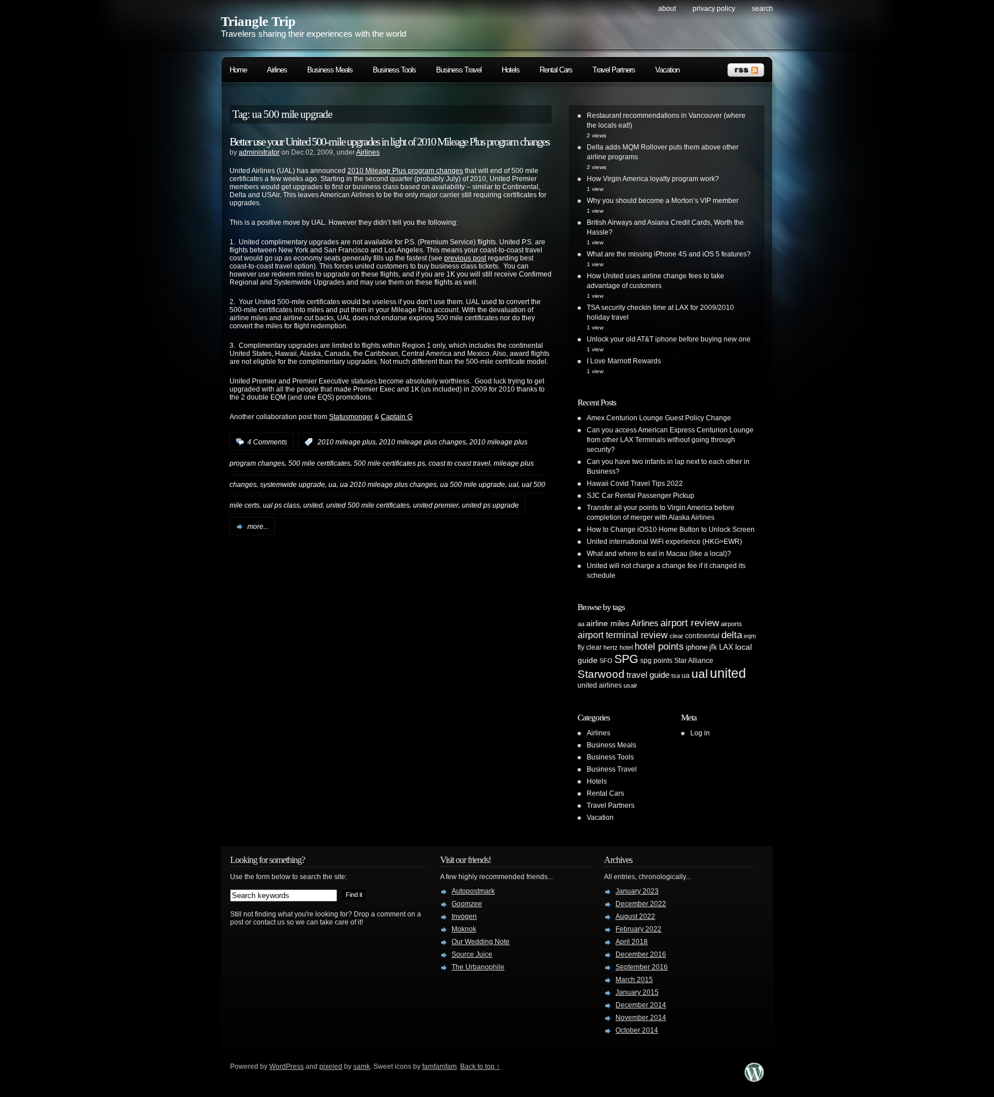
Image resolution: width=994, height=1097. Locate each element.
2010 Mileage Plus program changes (405, 171)
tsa (675, 675)
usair (630, 685)
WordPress (286, 1067)
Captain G (396, 417)
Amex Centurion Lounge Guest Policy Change (659, 418)
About (667, 9)
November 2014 (640, 1018)
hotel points (659, 646)
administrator (259, 152)
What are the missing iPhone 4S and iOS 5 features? (669, 254)
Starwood (601, 674)
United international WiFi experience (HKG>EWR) (664, 542)
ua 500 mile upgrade (472, 484)
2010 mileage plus (347, 442)
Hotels (510, 70)
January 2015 (637, 992)
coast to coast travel (459, 463)
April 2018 (631, 942)
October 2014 (636, 1030)
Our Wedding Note (481, 942)
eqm (750, 635)
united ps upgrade (490, 505)
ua (332, 484)
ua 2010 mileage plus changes (388, 484)
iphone (697, 647)
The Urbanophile (478, 967)
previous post (465, 258)
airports (731, 623)
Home (238, 70)
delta (731, 634)
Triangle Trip (258, 21)
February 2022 (638, 929)
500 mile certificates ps (389, 463)
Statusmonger (351, 417)
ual (513, 484)
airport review (689, 622)
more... (258, 527)
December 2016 (640, 954)
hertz (610, 647)
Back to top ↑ (480, 1067)
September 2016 (641, 967)
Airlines (277, 70)
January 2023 (637, 891)
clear (676, 635)
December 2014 (640, 1005)
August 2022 (635, 916)
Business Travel (458, 70)
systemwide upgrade (292, 484)
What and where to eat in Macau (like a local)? (659, 554)
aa (581, 623)
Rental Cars (556, 70)
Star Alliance (693, 661)
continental (702, 636)
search (762, 9)
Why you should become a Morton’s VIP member (663, 201)
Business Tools (394, 70)
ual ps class (281, 505)
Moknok (464, 929)
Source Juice (472, 954)
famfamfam (439, 1067)
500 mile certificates (319, 463)
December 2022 (640, 904)
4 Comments (267, 442)
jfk (713, 647)
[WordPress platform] (754, 1079)
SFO (606, 660)
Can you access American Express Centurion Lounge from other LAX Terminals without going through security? (670, 440)
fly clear (590, 647)
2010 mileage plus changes (422, 442)
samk (361, 1067)
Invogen (464, 916)
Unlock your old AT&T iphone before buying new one (669, 339)
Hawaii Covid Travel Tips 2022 (635, 484)
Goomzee (467, 904)
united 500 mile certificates (368, 505)
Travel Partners (613, 70)
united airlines (600, 685)
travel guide (648, 675)
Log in (700, 733)
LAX (726, 647)
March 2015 (634, 980)
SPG (626, 659)
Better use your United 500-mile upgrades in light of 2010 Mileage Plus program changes (389, 141)
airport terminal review (623, 635)
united (313, 505)
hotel (626, 647)
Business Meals (330, 70)
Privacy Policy (714, 9)
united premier (435, 505)
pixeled (330, 1067)
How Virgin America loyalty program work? (653, 179)
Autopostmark (473, 891)
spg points (656, 661)
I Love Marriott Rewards (624, 361)
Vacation (667, 70)
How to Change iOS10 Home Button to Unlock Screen (671, 530)
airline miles (607, 623)
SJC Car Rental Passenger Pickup (640, 496)
